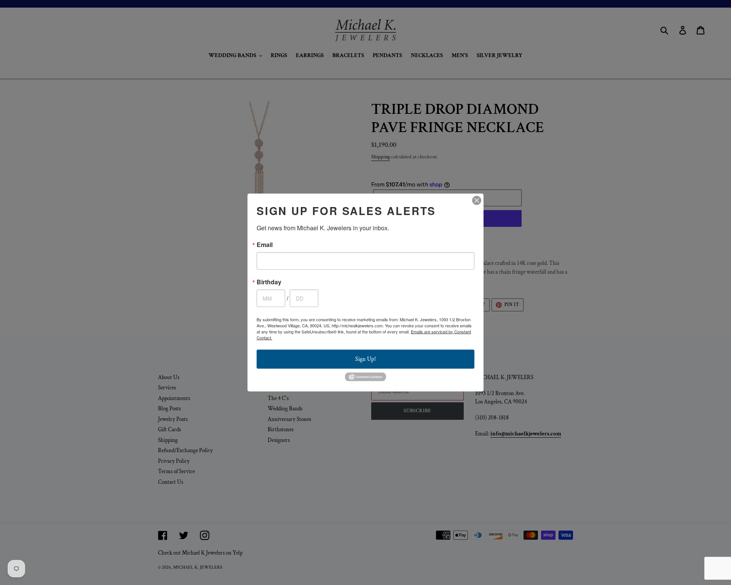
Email (265, 244)
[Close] (476, 200)
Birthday (269, 282)
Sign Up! (365, 359)
